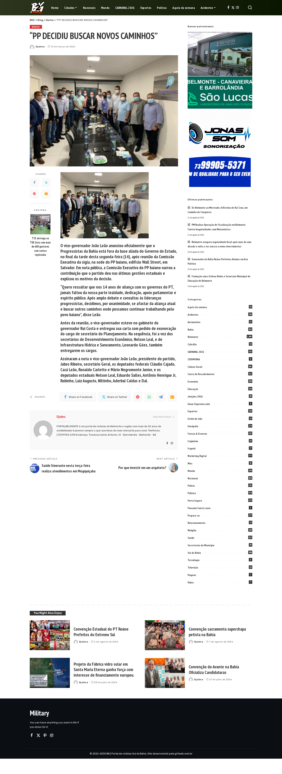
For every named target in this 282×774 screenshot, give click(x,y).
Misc (190, 463)
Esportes (192, 411)
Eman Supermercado (199, 404)
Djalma (40, 46)
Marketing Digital (197, 456)
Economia (193, 381)
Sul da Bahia (194, 552)
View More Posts (162, 416)
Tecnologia (194, 560)
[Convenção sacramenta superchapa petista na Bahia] (165, 635)
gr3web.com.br (183, 753)
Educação (193, 389)
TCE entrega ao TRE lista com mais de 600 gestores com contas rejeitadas (40, 246)
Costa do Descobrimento (201, 374)
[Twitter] (233, 7)
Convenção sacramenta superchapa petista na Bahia (217, 631)
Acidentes (193, 314)
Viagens (192, 575)
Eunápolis (193, 426)
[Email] (46, 193)
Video (191, 582)
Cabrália (192, 344)
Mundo (191, 471)
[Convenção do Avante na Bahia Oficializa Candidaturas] (165, 673)
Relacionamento (196, 523)
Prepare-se (194, 515)
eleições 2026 (195, 396)
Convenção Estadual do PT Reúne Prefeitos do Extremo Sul (101, 631)
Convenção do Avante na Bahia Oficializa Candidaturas (214, 669)
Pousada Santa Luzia (199, 508)
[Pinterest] (34, 193)
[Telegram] (161, 397)
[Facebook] (228, 7)
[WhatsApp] (149, 397)
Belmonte (193, 337)
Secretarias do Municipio (201, 545)
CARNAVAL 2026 (196, 352)
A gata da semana (197, 307)
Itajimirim (193, 441)
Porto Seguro (195, 500)
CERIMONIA (194, 359)
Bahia (36, 26)
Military (39, 712)
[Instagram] (237, 7)
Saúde (191, 538)
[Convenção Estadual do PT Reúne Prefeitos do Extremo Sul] (50, 635)
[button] (193, 70)
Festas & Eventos (197, 433)
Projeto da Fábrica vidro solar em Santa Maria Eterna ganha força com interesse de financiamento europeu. (104, 669)
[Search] (250, 7)
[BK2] (37, 7)
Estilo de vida (195, 418)
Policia (191, 485)
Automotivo (194, 322)
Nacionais (193, 478)
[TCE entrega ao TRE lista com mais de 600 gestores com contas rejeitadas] (40, 224)
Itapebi (191, 448)
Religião (192, 530)
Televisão (193, 567)
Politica (192, 493)
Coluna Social (195, 366)
